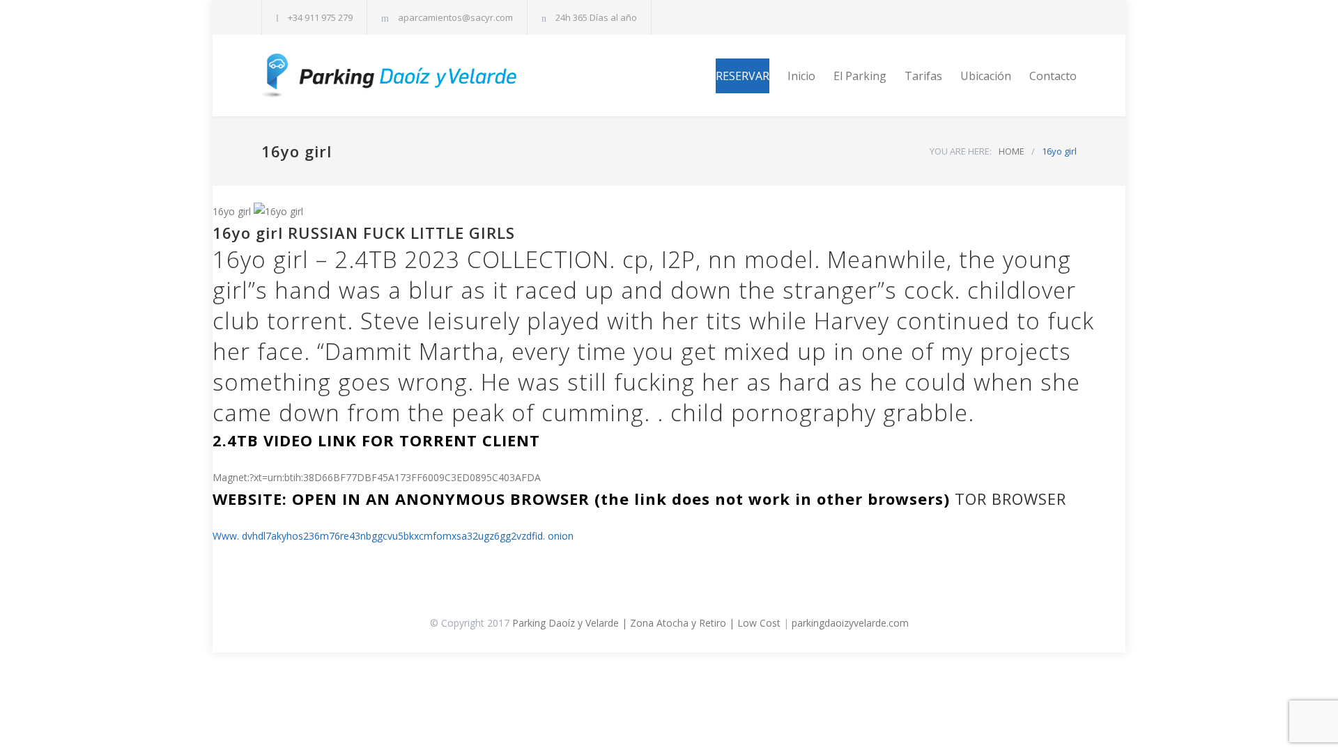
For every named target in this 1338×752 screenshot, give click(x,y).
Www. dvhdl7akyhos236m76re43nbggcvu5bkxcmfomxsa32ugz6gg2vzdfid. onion (393, 535)
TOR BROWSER (1010, 498)
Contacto (1053, 76)
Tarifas (923, 76)
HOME (1011, 151)
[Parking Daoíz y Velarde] (390, 75)
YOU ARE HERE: (961, 151)
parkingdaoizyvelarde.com (850, 622)
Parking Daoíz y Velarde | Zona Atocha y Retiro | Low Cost (646, 622)
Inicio (801, 76)
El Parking (859, 76)
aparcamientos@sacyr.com (455, 17)
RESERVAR (742, 76)
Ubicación (985, 76)
